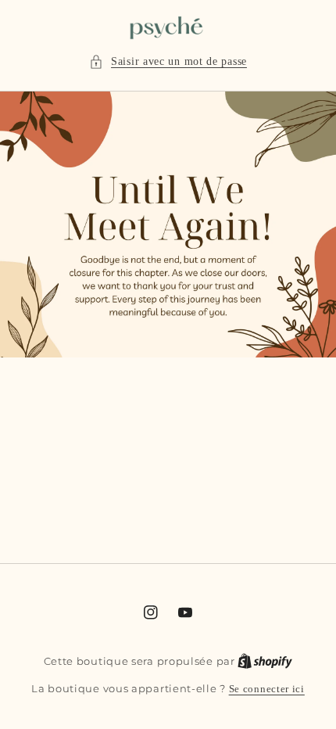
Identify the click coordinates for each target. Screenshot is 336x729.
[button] (168, 61)
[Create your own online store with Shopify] (265, 661)
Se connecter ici (267, 689)
